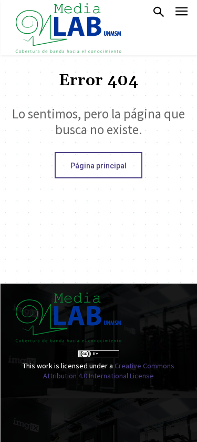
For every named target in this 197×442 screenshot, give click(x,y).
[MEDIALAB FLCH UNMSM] (68, 27)
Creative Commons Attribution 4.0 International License (108, 371)
